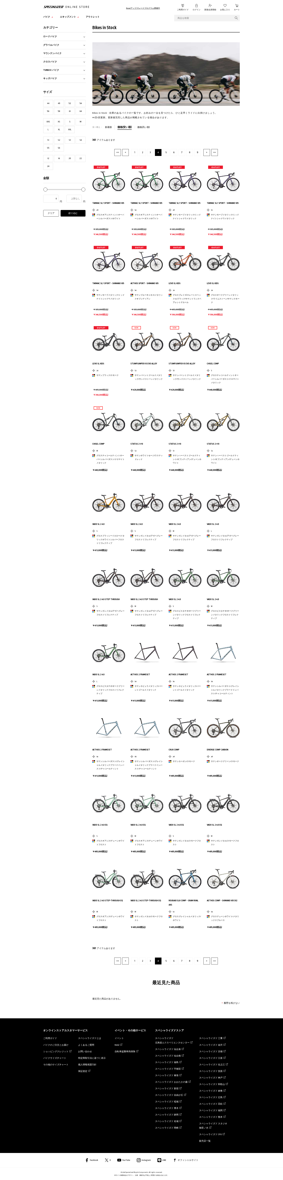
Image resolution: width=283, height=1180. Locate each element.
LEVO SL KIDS (174, 283)
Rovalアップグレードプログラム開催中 (143, 8)
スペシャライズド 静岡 (167, 1114)
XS (59, 121)
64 (81, 111)
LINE (164, 1160)
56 (48, 111)
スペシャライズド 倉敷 (211, 1091)
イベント (119, 1038)
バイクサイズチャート (54, 1058)
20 (70, 158)
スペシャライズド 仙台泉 (168, 1049)
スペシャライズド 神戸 (211, 1077)
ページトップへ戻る (247, 1173)
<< (117, 152)
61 (70, 111)
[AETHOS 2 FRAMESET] (147, 652)
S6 (59, 148)
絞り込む (73, 213)
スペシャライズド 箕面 (211, 1071)
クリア (51, 213)
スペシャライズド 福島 (167, 1062)
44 (48, 103)
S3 (70, 140)
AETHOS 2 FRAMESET (140, 674)
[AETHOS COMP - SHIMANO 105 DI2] (223, 878)
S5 (48, 148)
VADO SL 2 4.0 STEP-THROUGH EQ (107, 900)
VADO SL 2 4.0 (98, 524)
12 (48, 158)
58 (59, 111)
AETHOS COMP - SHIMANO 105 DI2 (222, 900)
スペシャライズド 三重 (211, 1038)
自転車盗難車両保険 (125, 1051)
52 (70, 103)
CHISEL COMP (213, 363)
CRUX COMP (174, 749)
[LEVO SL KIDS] (185, 261)
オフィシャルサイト (188, 1160)
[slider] (45, 189)
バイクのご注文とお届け (55, 1045)
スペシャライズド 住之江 (212, 1064)
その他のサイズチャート (55, 1064)
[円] (53, 198)
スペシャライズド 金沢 (211, 1045)
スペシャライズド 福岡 (211, 1110)
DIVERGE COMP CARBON (217, 749)
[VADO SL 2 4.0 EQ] (108, 803)
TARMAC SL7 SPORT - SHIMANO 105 (108, 203)
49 (59, 103)
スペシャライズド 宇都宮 (168, 1069)
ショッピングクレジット (55, 1051)
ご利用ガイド (183, 10)
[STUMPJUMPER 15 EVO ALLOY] (147, 341)
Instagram (146, 1160)
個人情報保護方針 (87, 1064)
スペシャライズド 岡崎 (167, 1128)
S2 (59, 140)
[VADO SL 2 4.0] (108, 502)
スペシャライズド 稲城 (167, 1101)
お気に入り (225, 10)
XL (59, 129)
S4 (81, 140)
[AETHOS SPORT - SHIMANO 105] (147, 261)
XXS (48, 121)
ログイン (196, 10)
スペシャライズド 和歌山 (212, 1084)
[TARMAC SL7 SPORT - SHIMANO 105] (108, 181)
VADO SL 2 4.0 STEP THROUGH (106, 599)
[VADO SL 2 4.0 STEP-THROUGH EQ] (108, 878)
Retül (117, 1045)
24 (48, 166)
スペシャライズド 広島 (211, 1097)
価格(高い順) (143, 127)
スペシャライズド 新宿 (167, 1088)
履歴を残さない (232, 1003)
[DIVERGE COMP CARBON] (223, 728)
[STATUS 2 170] (147, 422)
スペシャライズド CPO (210, 1134)
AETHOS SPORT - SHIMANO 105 (145, 283)
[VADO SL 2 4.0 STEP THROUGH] (108, 577)
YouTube (126, 1160)
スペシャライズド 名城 (167, 1121)
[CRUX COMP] (185, 728)
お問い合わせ (85, 1051)
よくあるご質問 (86, 1045)
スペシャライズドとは (89, 1038)
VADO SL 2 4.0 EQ (99, 825)
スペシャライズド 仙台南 (168, 1056)
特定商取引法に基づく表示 (92, 1058)
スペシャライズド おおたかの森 (171, 1082)
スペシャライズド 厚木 (167, 1108)
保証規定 (82, 1071)
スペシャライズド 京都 (211, 1051)
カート (237, 10)
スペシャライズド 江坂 (211, 1058)
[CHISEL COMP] (223, 341)
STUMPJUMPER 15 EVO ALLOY (144, 363)
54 (81, 103)
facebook (94, 1160)
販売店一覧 (205, 1141)
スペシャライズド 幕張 (167, 1075)
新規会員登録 (210, 10)
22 (80, 158)
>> (214, 152)
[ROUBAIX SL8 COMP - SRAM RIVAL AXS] (185, 878)
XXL (69, 129)
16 (59, 158)
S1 (48, 140)
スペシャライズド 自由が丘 (169, 1095)
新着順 (108, 127)
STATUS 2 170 (137, 444)
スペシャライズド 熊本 (211, 1117)
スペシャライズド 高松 (211, 1104)
